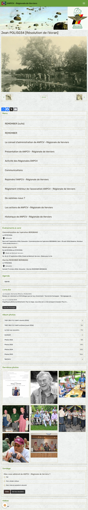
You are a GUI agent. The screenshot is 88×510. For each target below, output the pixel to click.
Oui (7, 477)
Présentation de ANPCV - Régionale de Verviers (29, 151)
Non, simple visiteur (12, 481)
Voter (7, 492)
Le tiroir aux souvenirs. (44, 330)
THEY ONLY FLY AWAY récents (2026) (44, 320)
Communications (14, 170)
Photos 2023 (44, 354)
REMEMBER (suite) (14, 123)
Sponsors (44, 359)
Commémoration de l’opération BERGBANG (20, 232)
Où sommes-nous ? (15, 198)
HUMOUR (44, 335)
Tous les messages (9, 307)
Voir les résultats (18, 492)
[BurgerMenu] (83, 3)
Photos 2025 (44, 344)
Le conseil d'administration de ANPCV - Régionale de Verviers (37, 142)
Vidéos (7, 506)
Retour (44, 97)
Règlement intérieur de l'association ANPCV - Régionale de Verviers (40, 189)
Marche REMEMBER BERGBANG (15, 260)
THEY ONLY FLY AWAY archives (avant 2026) (44, 325)
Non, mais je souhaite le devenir (16, 485)
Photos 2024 (44, 349)
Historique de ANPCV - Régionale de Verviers (28, 216)
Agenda (7, 281)
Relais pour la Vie (9, 247)
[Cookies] (4, 505)
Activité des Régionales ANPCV (21, 161)
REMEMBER (11, 133)
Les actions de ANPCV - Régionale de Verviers (29, 207)
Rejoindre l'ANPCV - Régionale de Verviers (27, 179)
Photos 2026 (44, 340)
